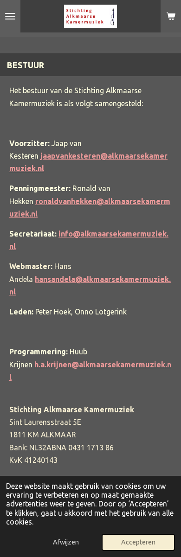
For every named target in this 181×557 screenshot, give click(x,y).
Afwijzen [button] (66, 542)
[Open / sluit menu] (10, 16)
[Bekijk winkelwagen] (171, 16)
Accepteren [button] (138, 542)
